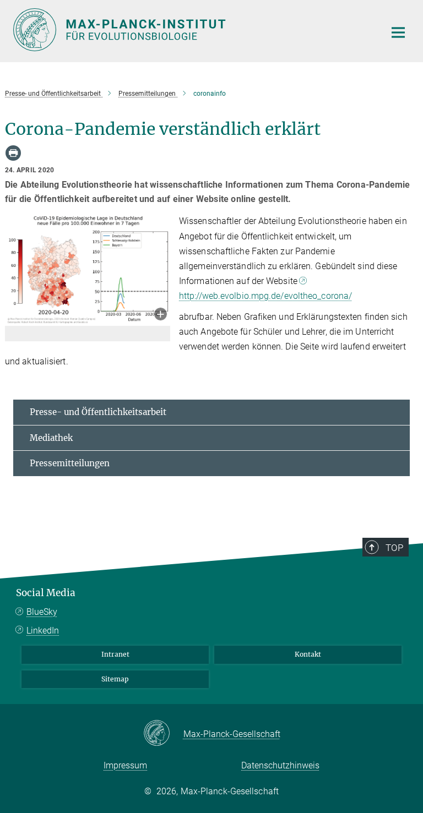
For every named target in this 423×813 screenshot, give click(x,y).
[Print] (13, 153)
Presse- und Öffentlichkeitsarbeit (98, 412)
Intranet (115, 654)
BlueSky (41, 612)
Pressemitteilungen (70, 463)
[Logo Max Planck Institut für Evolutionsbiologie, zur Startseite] (192, 29)
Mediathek (51, 438)
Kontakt (308, 654)
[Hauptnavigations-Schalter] (398, 32)
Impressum (125, 765)
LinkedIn (42, 630)
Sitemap (115, 679)
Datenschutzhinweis (280, 765)
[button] (160, 315)
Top (394, 547)
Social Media (45, 592)
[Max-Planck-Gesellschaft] (163, 734)
